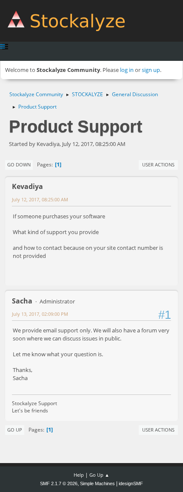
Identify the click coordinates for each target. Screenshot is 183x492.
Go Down (19, 164)
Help (79, 475)
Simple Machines (97, 483)
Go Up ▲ (99, 475)
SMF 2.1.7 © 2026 (58, 483)
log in (127, 70)
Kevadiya (27, 186)
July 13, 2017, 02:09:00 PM (40, 314)
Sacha (22, 301)
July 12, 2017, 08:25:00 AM (40, 199)
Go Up (14, 429)
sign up (151, 70)
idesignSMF (131, 483)
